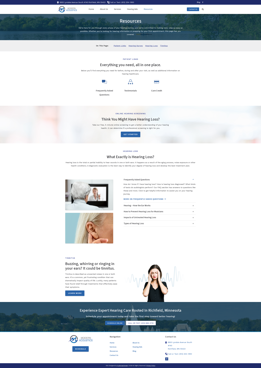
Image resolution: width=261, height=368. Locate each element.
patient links (120, 46)
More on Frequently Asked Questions (143, 199)
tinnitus (164, 46)
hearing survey (136, 46)
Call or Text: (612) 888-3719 (141, 323)
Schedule (80, 349)
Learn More (75, 293)
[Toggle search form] (203, 9)
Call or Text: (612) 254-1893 (122, 2)
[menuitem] (198, 2)
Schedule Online (115, 323)
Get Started (131, 134)
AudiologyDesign (122, 365)
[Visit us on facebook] (202, 2)
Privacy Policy (150, 365)
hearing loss (151, 46)
